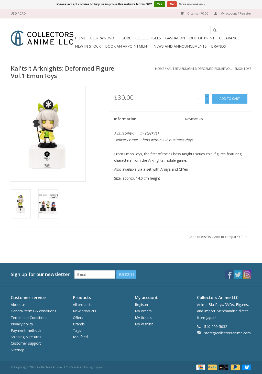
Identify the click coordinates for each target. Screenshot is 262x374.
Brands (218, 46)
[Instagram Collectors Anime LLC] (247, 274)
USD (14, 13)
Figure (124, 38)
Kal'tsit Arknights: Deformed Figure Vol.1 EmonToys (209, 69)
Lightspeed (97, 367)
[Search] (212, 30)
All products (82, 304)
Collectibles (148, 38)
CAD (22, 13)
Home (80, 38)
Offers (78, 317)
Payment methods (26, 330)
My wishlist (144, 324)
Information (125, 118)
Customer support (26, 343)
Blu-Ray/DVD (102, 38)
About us (18, 304)
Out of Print (202, 38)
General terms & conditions (33, 311)
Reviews (194, 118)
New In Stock (88, 46)
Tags (77, 330)
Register (141, 304)
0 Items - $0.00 (198, 13)
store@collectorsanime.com (227, 333)
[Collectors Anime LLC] (42, 38)
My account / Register (235, 13)
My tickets (143, 317)
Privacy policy (22, 324)
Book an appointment (127, 46)
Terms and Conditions (29, 317)
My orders (143, 311)
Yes (159, 4)
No (172, 4)
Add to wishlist (201, 237)
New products (84, 311)
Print (244, 237)
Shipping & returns (26, 336)
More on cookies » (192, 4)
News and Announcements (180, 46)
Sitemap (17, 349)
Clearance (229, 38)
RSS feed (80, 336)
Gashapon (175, 38)
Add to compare (226, 237)
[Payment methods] (200, 367)
